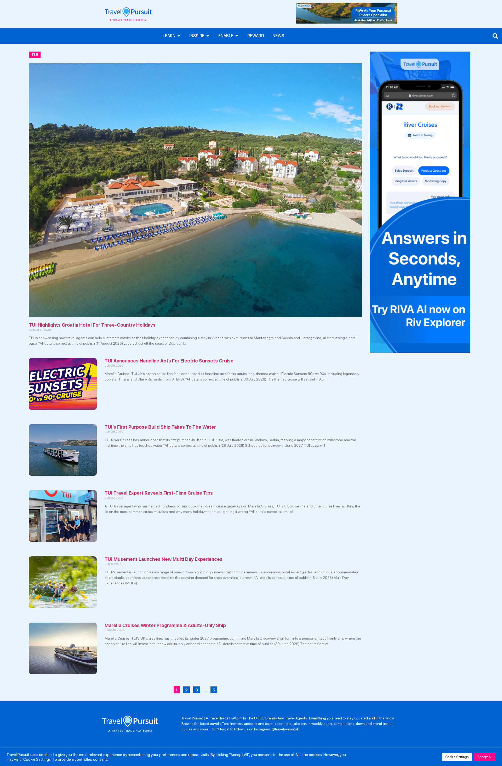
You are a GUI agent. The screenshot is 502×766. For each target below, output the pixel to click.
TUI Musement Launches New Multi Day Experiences (164, 559)
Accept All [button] (484, 757)
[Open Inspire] (208, 36)
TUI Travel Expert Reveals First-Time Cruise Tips (159, 493)
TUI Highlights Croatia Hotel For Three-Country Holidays (92, 325)
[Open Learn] (179, 36)
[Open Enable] (237, 36)
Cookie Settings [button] (457, 757)
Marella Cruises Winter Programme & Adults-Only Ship (165, 625)
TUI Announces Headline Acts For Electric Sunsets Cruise (169, 361)
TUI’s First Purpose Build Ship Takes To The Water (160, 427)
